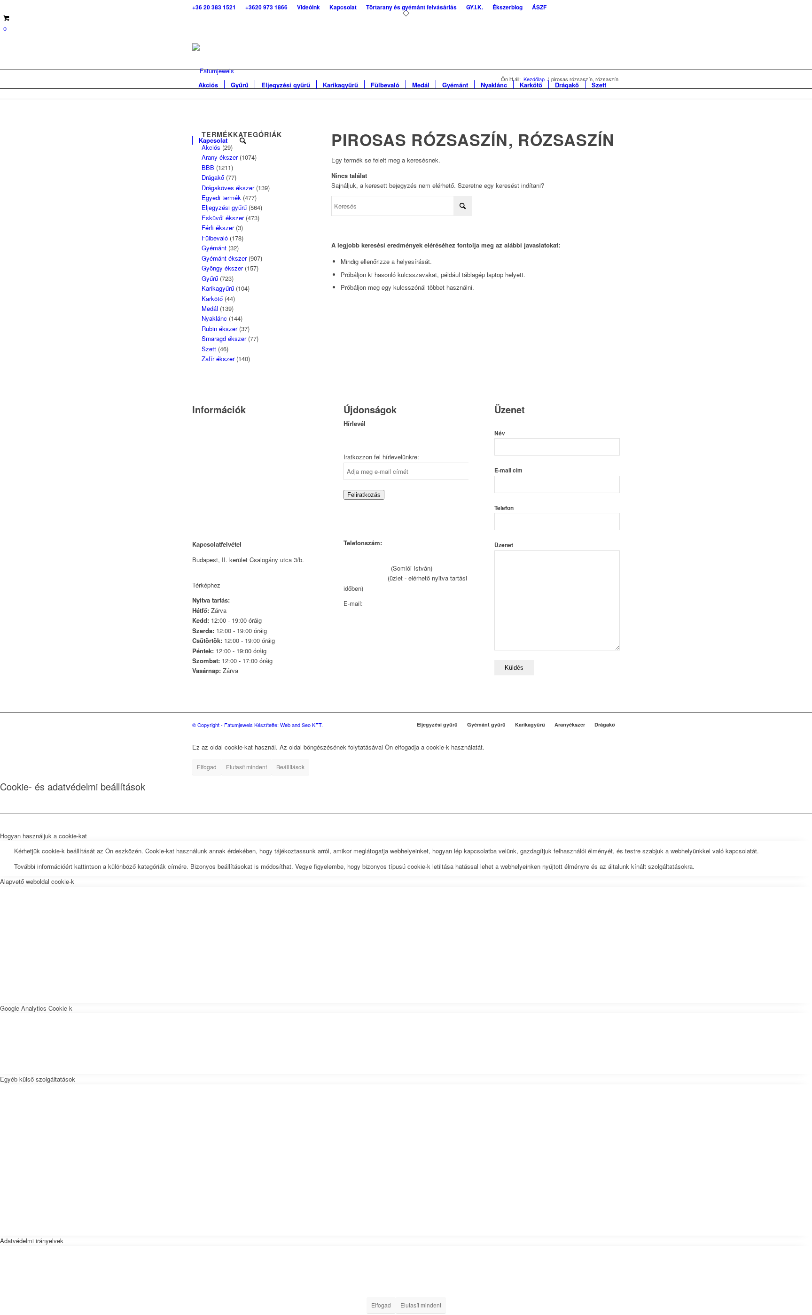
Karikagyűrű (218, 288)
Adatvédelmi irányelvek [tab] (31, 1240)
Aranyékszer (569, 724)
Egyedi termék (221, 197)
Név (499, 433)
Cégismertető (210, 424)
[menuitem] (216, 7)
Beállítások (290, 767)
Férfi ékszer (218, 227)
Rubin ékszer (219, 328)
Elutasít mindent (246, 767)
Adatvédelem (210, 484)
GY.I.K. (202, 460)
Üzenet (503, 545)
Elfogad (207, 767)
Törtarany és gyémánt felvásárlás (237, 448)
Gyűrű (210, 278)
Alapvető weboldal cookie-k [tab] (37, 881)
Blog (198, 472)
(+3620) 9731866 (366, 568)
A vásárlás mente (216, 507)
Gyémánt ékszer (224, 258)
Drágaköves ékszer (228, 187)
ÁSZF (200, 495)
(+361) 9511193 (365, 577)
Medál (210, 308)
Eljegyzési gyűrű (224, 207)
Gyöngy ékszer (222, 267)
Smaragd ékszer (224, 338)
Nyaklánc (214, 318)
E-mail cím (508, 470)
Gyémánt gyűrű (486, 724)
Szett (209, 348)
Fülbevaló (215, 237)
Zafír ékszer (218, 358)
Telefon (504, 508)
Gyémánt (214, 247)
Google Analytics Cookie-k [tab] (36, 1008)
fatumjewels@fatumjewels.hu (404, 603)
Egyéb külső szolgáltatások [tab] (37, 1079)
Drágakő (213, 177)
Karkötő (212, 298)
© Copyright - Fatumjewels (223, 724)
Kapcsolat (205, 436)
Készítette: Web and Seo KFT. (288, 724)
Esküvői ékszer (223, 217)
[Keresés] (243, 140)
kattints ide (237, 584)
